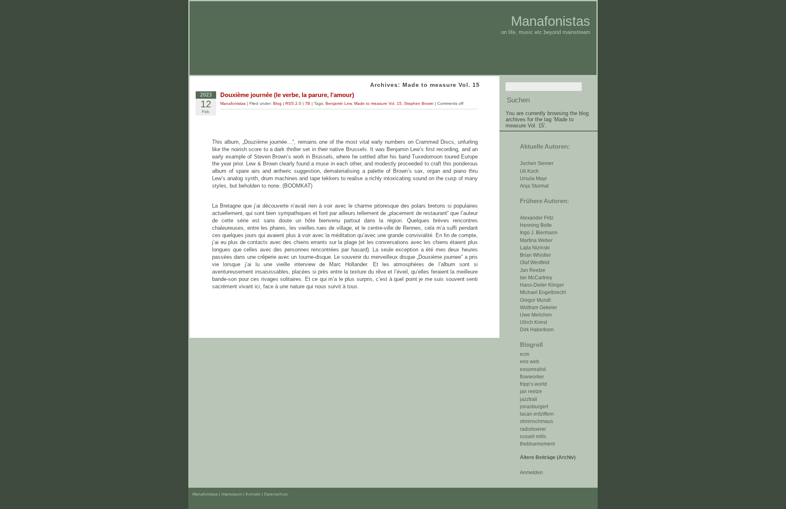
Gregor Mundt (535, 300)
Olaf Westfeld (534, 262)
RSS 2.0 (293, 103)
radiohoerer (533, 429)
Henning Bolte (536, 225)
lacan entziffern (537, 414)
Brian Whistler (535, 255)
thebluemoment (537, 444)
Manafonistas (550, 21)
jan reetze (531, 391)
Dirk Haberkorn (537, 330)
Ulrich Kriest (533, 322)
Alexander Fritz (536, 218)
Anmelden (531, 472)
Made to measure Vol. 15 (378, 103)
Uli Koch (529, 171)
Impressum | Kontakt (240, 494)
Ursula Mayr (533, 178)
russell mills (533, 436)
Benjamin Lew (338, 103)
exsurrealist (533, 369)
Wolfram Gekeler (538, 307)
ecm (524, 354)
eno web (529, 361)
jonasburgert (534, 406)
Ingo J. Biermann (539, 232)
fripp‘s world (533, 384)
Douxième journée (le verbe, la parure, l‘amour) (287, 94)
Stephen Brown (419, 103)
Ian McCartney (536, 278)
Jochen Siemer (536, 163)
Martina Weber (536, 240)
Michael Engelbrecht (543, 292)
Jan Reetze (532, 270)
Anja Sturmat (534, 186)
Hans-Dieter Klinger (542, 285)
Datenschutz (276, 494)
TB (307, 103)
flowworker (532, 377)
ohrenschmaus (536, 421)
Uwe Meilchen (536, 315)
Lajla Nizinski (535, 248)
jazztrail (528, 399)
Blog (277, 103)
